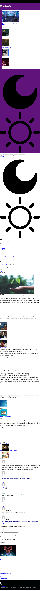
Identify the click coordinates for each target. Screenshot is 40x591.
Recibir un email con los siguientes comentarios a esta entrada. (8, 539)
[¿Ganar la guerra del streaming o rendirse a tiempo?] (5, 55)
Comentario (1, 532)
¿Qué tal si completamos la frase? (5, 573)
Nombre (1, 533)
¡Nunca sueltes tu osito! (3, 347)
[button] (2, 156)
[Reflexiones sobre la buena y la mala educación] (3, 415)
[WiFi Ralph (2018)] (8, 556)
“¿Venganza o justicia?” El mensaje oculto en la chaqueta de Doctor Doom (8, 256)
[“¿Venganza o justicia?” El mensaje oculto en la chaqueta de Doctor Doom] (5, 36)
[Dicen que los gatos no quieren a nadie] (3, 329)
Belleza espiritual (2, 407)
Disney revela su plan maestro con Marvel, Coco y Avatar (6, 253)
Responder (3, 482)
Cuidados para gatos (4, 559)
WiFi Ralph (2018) (3, 557)
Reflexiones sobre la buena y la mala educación (6, 416)
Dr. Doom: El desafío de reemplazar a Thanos (6, 47)
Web (0, 536)
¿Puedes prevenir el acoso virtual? (4, 338)
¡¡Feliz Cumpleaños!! (3, 578)
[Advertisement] (20, 309)
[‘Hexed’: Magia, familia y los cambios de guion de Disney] (5, 65)
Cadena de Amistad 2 (3, 576)
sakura (1, 271)
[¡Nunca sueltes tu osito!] (3, 346)
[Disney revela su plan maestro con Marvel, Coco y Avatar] (10, 21)
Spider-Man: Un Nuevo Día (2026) (3, 259)
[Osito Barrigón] (12, 155)
